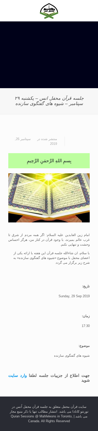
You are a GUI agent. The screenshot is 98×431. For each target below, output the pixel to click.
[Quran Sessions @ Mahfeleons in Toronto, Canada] (49, 11)
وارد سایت (17, 375)
